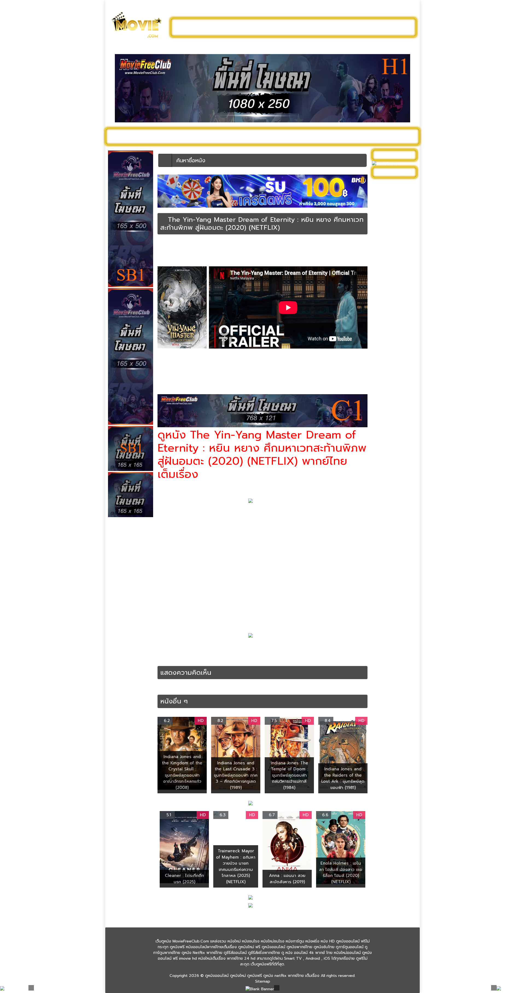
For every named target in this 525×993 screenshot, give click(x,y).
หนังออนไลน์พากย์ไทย (286, 27)
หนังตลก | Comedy (391, 342)
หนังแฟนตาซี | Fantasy (175, 254)
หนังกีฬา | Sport (388, 266)
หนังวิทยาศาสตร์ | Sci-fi (284, 249)
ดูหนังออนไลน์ (131, 136)
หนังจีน (184, 249)
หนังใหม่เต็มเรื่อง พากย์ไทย (284, 254)
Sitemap (262, 981)
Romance (235, 647)
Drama (188, 647)
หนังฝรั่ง (351, 136)
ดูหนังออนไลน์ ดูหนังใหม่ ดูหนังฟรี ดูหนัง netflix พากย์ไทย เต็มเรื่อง (262, 976)
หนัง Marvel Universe (393, 249)
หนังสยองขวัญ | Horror (395, 427)
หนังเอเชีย (357, 249)
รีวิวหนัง (377, 136)
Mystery (218, 647)
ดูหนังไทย (226, 136)
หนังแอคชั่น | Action (208, 254)
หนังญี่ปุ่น (382, 325)
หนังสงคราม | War (390, 419)
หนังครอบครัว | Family (393, 275)
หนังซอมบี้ (383, 317)
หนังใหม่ (161, 136)
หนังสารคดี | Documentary (387, 438)
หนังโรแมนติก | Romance (243, 254)
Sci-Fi (250, 647)
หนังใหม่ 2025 (193, 136)
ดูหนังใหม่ (240, 27)
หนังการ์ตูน (323, 136)
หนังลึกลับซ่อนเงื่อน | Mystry (243, 249)
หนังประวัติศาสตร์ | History (390, 354)
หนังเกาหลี (383, 490)
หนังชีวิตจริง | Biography (396, 308)
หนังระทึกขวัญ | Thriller (394, 388)
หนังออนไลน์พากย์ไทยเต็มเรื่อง (326, 249)
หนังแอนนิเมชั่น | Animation (388, 540)
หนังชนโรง (292, 136)
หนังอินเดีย (384, 473)
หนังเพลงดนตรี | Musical (389, 501)
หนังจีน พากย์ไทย (331, 653)
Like (169, 259)
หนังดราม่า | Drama (205, 249)
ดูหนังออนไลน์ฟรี (199, 27)
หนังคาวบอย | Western (395, 283)
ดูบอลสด (402, 136)
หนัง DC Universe (390, 241)
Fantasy (203, 647)
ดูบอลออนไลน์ (371, 27)
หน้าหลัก (164, 244)
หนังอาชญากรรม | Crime (395, 464)
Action (176, 647)
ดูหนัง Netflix (259, 136)
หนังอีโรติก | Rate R (392, 481)
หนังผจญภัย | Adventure (386, 368)
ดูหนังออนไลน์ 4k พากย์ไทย (395, 195)
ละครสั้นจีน (333, 27)
